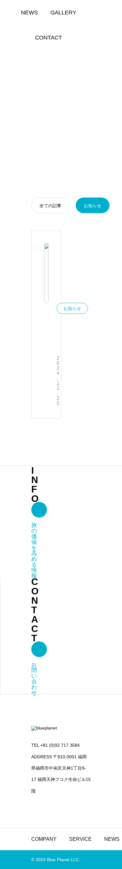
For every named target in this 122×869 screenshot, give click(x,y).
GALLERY (63, 12)
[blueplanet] (61, 730)
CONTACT (48, 37)
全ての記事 (50, 205)
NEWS (29, 12)
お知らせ (72, 308)
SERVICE (80, 839)
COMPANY (44, 839)
